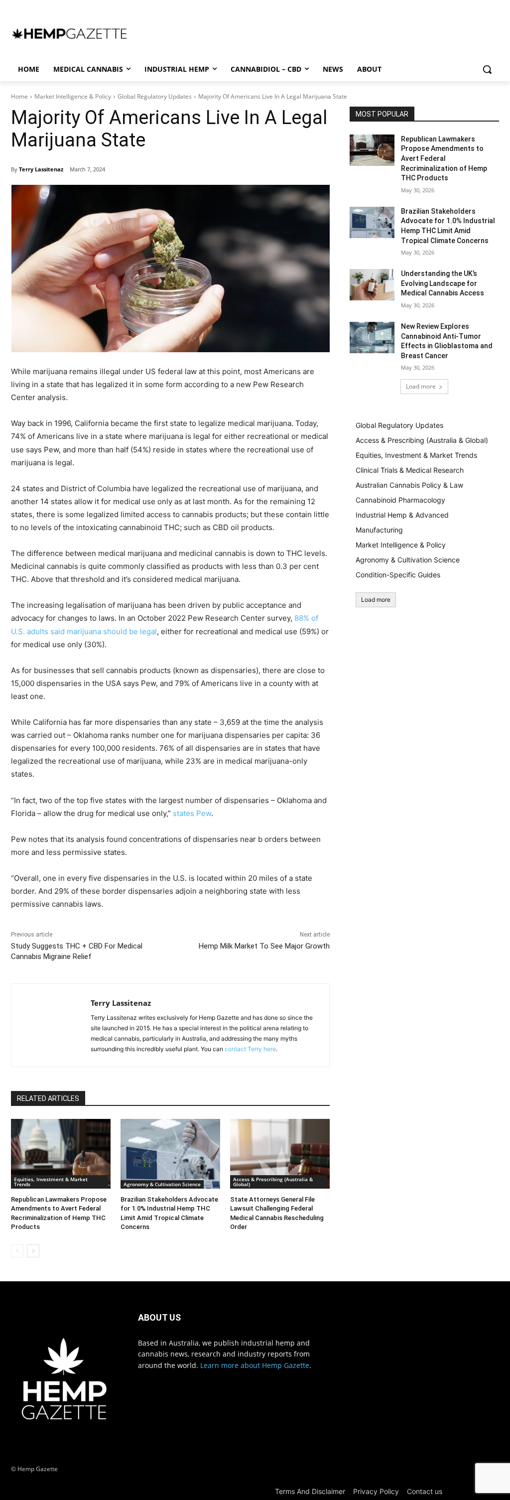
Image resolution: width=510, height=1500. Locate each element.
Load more (421, 386)
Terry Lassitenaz (41, 169)
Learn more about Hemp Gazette (254, 1365)
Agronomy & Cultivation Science (162, 1184)
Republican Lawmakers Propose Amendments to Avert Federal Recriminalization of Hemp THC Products (444, 158)
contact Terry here (250, 1049)
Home (19, 96)
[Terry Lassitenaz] (51, 1025)
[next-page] (33, 1250)
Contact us (424, 1491)
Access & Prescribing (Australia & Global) (273, 1182)
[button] (487, 69)
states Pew (192, 813)
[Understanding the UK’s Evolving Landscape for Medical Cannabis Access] (372, 284)
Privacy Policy (376, 1491)
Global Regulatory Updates (155, 96)
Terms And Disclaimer (310, 1491)
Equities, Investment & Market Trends (51, 1182)
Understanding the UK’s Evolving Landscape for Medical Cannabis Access (442, 283)
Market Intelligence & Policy (72, 96)
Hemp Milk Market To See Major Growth (264, 946)
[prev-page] (17, 1250)
